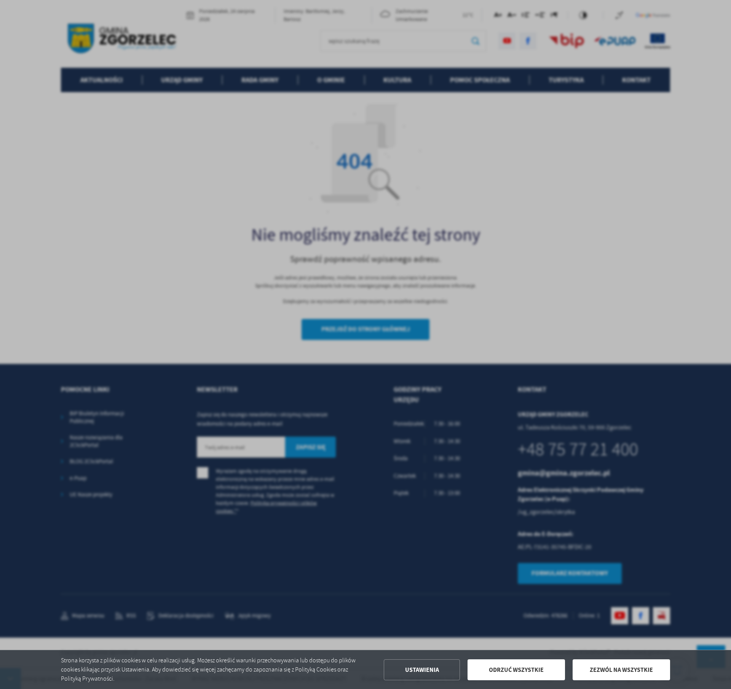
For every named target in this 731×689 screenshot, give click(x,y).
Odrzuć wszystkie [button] (516, 670)
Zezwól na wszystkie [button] (621, 670)
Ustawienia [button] (422, 670)
